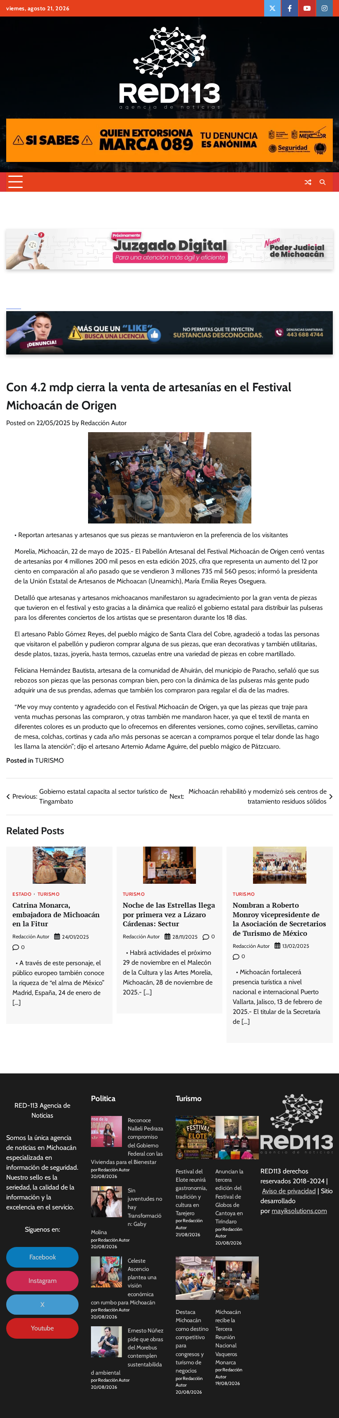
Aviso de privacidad (289, 1191)
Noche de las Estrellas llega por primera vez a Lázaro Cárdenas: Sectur (169, 914)
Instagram (43, 1281)
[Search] (322, 182)
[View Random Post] (308, 182)
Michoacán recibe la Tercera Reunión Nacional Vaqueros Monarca (228, 1337)
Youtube (42, 1328)
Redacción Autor (104, 423)
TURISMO (49, 760)
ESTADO (21, 894)
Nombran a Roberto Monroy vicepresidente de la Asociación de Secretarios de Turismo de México (279, 919)
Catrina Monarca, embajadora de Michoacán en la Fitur (56, 914)
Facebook (42, 1257)
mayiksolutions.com (299, 1211)
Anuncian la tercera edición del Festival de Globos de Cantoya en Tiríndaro (229, 1196)
